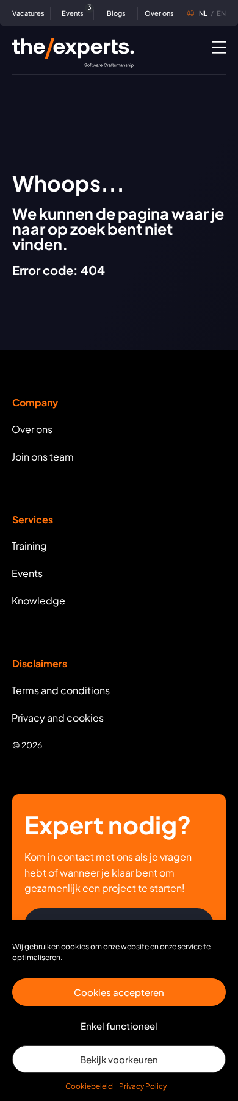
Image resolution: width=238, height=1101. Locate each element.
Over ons (159, 13)
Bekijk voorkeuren (119, 1059)
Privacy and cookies (58, 717)
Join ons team (43, 456)
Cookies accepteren (119, 992)
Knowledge (38, 600)
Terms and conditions (61, 690)
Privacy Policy (143, 1086)
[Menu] (219, 47)
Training (29, 545)
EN (212, 13)
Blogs (116, 13)
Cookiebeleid (89, 1086)
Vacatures (28, 13)
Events (75, 12)
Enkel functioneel (119, 1025)
